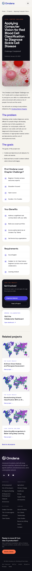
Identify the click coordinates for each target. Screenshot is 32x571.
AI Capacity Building (8, 491)
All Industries (21, 500)
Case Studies (6, 518)
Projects (9, 11)
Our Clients (20, 512)
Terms (10, 566)
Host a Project (16, 303)
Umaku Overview (7, 509)
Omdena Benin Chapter (19, 109)
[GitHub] (8, 475)
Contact (19, 527)
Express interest (12, 298)
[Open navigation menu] (28, 3)
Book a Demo (9, 551)
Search (19, 524)
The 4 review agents (8, 512)
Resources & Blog (22, 521)
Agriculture (20, 485)
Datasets (4, 499)
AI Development (7, 485)
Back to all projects (8, 444)
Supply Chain (21, 497)
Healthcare (20, 491)
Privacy (4, 566)
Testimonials (21, 515)
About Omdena (22, 509)
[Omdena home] (8, 3)
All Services (5, 502)
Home (3, 11)
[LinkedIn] (4, 475)
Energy (19, 494)
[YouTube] (13, 475)
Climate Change (22, 488)
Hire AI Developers (7, 488)
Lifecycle (5, 515)
